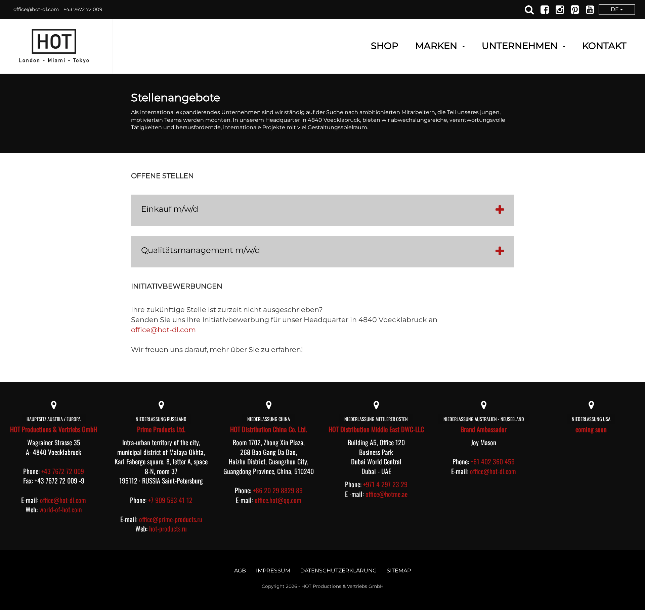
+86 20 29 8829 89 (278, 490)
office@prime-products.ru (170, 519)
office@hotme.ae (386, 494)
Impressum (273, 570)
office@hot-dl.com (36, 9)
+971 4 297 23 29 (385, 484)
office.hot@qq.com (278, 500)
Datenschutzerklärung (338, 570)
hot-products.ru (168, 528)
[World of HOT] (53, 46)
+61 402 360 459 (493, 461)
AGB (240, 570)
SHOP (384, 46)
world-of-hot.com (60, 509)
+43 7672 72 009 (82, 9)
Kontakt (604, 46)
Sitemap (399, 570)
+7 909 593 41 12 (170, 500)
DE (615, 9)
